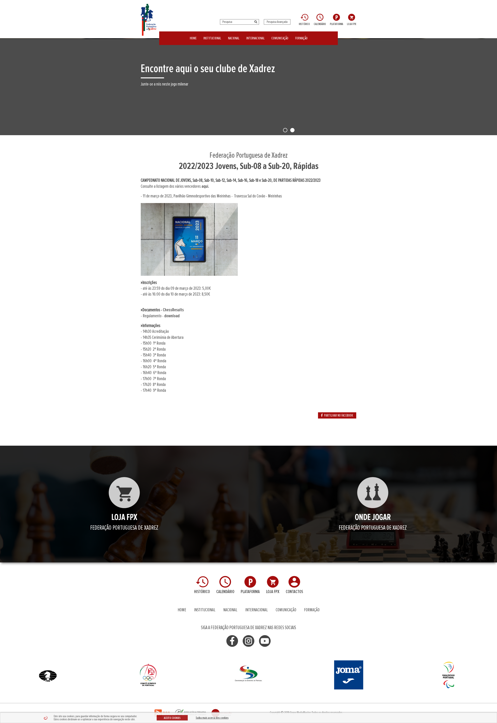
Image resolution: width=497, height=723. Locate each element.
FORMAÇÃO (301, 38)
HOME (193, 38)
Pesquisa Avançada (277, 22)
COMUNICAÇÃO (279, 38)
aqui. (205, 186)
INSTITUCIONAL (212, 38)
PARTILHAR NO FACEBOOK (338, 415)
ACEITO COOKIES (172, 718)
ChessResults (173, 310)
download (172, 316)
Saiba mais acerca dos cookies (212, 717)
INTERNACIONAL (255, 38)
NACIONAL (233, 38)
